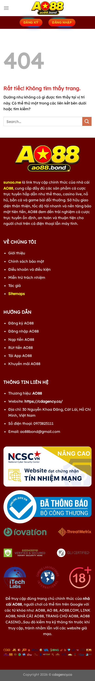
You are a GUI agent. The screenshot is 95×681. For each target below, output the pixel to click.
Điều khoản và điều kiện (29, 269)
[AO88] (47, 8)
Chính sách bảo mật (26, 261)
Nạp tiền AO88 (21, 339)
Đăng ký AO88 (21, 323)
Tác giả (14, 285)
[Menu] (6, 8)
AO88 (8, 188)
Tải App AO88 (20, 355)
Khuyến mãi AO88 (24, 363)
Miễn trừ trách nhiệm (26, 277)
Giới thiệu (16, 253)
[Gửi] (87, 121)
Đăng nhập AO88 (23, 331)
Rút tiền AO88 (20, 347)
